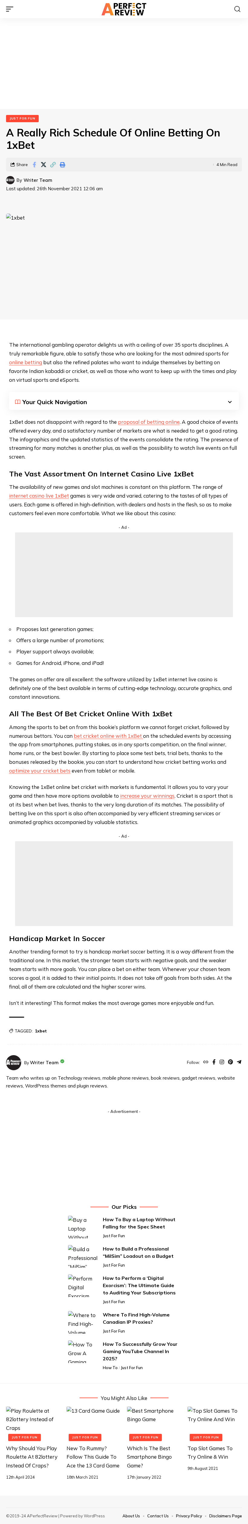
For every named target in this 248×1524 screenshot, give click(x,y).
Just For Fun (22, 118)
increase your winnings (147, 796)
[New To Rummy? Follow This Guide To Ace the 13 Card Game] (94, 1423)
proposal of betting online (149, 422)
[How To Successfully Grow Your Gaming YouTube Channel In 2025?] (83, 1351)
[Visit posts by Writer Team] (10, 180)
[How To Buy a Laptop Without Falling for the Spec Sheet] (83, 1227)
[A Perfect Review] (123, 9)
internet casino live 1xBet (39, 495)
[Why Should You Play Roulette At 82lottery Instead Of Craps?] (33, 1423)
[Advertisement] (124, 63)
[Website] (206, 1062)
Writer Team (38, 180)
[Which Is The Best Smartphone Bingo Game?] (154, 1423)
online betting (25, 362)
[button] (11, 9)
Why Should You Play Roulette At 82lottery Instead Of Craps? (31, 1457)
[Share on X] (43, 164)
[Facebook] (214, 1062)
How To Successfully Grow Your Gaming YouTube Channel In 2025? (140, 1351)
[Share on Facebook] (34, 164)
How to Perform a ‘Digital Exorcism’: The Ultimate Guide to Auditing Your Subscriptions (139, 1285)
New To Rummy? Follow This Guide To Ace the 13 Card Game (93, 1457)
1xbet (41, 1031)
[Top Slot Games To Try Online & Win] (215, 1423)
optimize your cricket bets (39, 770)
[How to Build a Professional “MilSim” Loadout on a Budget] (83, 1256)
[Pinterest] (230, 1062)
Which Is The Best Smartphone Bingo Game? (149, 1457)
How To (110, 1367)
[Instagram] (222, 1062)
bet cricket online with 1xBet (108, 736)
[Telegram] (239, 1062)
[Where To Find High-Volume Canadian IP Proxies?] (83, 1322)
